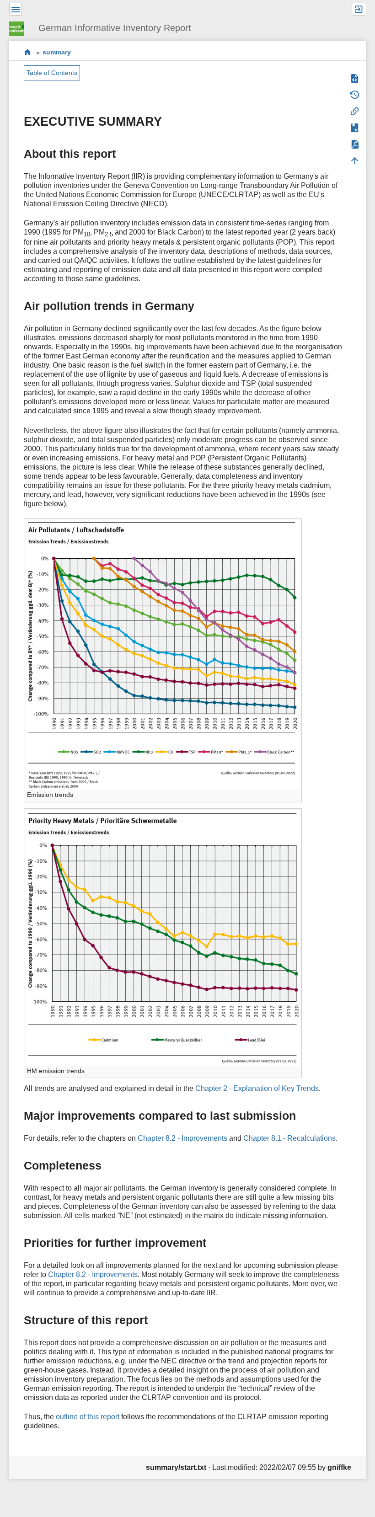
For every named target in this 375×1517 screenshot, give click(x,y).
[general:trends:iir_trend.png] (163, 654)
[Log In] (359, 9)
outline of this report (87, 1417)
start (27, 52)
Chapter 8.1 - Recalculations (289, 1138)
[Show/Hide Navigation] (15, 9)
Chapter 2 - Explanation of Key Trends (257, 1088)
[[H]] (20, 28)
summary (57, 52)
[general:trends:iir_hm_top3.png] (163, 937)
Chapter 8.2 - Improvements (182, 1138)
